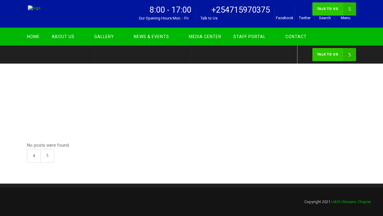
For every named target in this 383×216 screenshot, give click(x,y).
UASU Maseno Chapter (330, 94)
